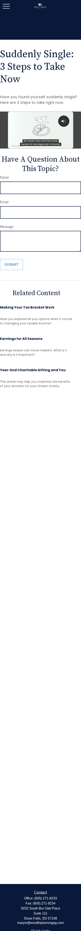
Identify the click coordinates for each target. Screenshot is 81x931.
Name (4, 177)
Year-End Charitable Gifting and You (33, 370)
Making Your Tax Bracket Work (27, 307)
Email (4, 202)
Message (7, 227)
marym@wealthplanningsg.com (40, 923)
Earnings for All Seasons (21, 338)
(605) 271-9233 (45, 898)
